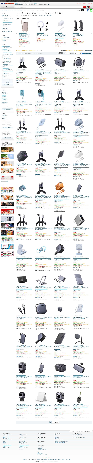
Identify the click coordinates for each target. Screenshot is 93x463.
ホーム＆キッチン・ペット (7, 439)
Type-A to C (29, 143)
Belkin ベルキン (5, 77)
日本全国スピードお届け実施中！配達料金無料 (84, 3)
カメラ (20, 438)
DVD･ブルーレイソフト (23, 442)
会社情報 (63, 459)
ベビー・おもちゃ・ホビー (7, 434)
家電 (4, 437)
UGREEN (17, 73)
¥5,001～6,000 (4, 96)
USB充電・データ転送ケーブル (7, 31)
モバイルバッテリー (29, 115)
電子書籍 (4, 442)
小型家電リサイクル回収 (59, 439)
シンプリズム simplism (6, 69)
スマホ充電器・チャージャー (7, 18)
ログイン (16, 3)
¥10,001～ (3, 103)
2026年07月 (3, 118)
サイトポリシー (33, 459)
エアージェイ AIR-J (6, 59)
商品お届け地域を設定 (18, 4)
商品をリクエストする (7, 137)
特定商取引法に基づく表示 (52, 459)
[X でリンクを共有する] (82, 11)
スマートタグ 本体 (38, 329)
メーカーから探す (40, 434)
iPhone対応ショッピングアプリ (42, 454)
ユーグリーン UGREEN (6, 46)
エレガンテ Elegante (6, 47)
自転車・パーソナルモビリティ (24, 447)
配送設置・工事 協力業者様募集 (60, 442)
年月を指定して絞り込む (7, 127)
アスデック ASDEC (6, 58)
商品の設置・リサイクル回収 (42, 449)
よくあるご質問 (67, 459)
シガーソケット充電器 (57, 270)
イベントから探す (40, 438)
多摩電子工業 (5, 73)
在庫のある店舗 (18, 80)
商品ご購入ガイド (40, 453)
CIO (3, 76)
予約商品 (4, 40)
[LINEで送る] (91, 11)
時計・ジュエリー (22, 439)
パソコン (4, 443)
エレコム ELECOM (6, 50)
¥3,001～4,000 (4, 93)
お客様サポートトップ (26, 459)
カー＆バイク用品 (22, 441)
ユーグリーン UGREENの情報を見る (45, 15)
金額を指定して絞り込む (7, 109)
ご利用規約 (38, 459)
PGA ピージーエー (6, 62)
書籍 (4, 441)
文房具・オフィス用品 (6, 447)
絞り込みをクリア (7, 84)
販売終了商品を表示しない (87, 53)
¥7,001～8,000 (4, 99)
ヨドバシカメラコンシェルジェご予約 (79, 437)
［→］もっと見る (7, 79)
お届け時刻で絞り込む (88, 50)
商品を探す (39, 452)
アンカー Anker (5, 64)
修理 (55, 434)
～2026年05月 (4, 115)
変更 (48, 4)
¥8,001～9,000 (4, 100)
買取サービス (57, 438)
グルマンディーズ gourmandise (8, 54)
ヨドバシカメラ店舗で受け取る (77, 434)
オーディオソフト (22, 443)
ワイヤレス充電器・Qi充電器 (20, 270)
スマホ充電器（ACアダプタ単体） (40, 85)
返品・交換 (57, 437)
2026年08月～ (4, 119)
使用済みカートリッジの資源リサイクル (61, 441)
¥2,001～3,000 (4, 92)
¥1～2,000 (3, 90)
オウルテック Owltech (6, 61)
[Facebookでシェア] (88, 11)
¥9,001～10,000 (4, 102)
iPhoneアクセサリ (5, 28)
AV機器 (4, 446)
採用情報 (59, 459)
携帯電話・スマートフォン (6, 15)
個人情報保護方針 (44, 459)
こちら (35, 3)
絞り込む (7, 82)
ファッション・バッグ (22, 437)
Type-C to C (29, 82)
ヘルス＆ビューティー (6, 438)
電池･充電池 (21, 446)
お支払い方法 (40, 448)
